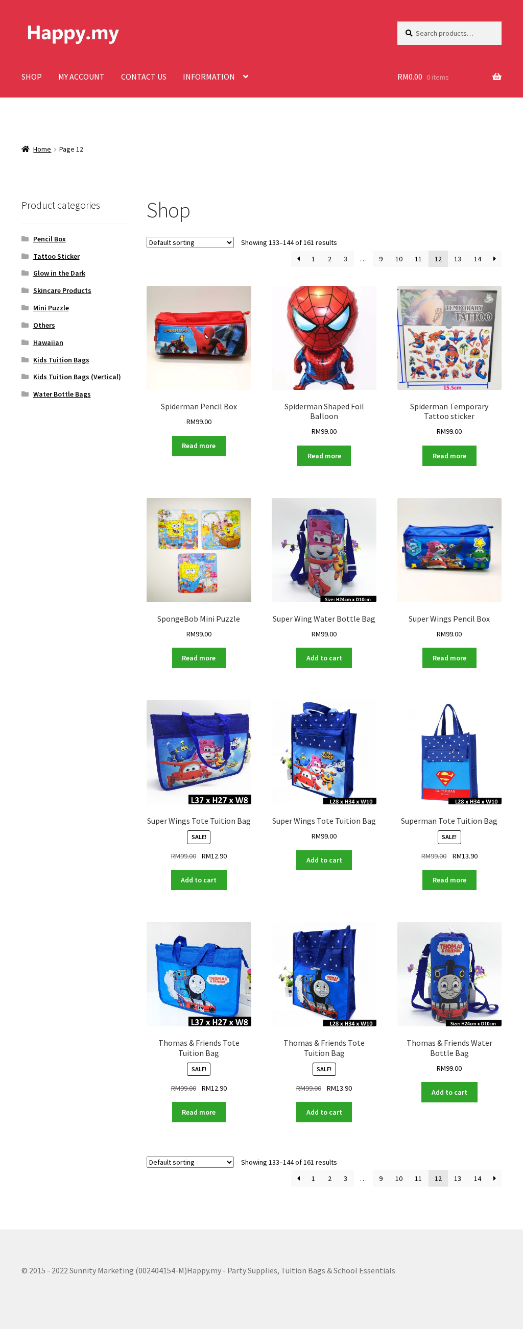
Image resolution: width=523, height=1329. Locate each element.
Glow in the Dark (59, 273)
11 (418, 258)
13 (457, 258)
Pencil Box (49, 238)
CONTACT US (144, 76)
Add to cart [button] (324, 657)
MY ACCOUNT (81, 76)
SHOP (31, 76)
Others (44, 325)
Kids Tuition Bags (61, 359)
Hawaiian (48, 342)
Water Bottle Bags (62, 394)
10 (398, 258)
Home (42, 149)
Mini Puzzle (51, 307)
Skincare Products (62, 290)
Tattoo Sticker (56, 256)
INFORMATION (209, 76)
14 (477, 258)
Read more (199, 445)
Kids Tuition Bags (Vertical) (77, 376)
